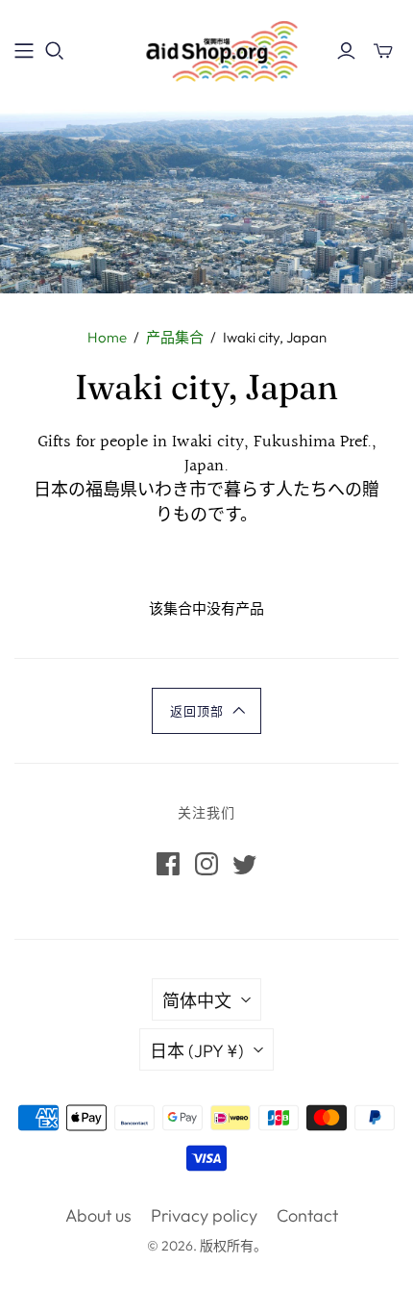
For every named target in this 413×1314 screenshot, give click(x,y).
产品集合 (175, 337)
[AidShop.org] (206, 48)
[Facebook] (168, 863)
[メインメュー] (24, 51)
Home (107, 337)
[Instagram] (206, 863)
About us (98, 1215)
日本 (197, 1051)
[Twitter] (244, 863)
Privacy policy (204, 1215)
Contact (307, 1215)
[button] (206, 711)
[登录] (346, 51)
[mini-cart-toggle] (383, 51)
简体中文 (196, 1001)
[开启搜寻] (54, 51)
